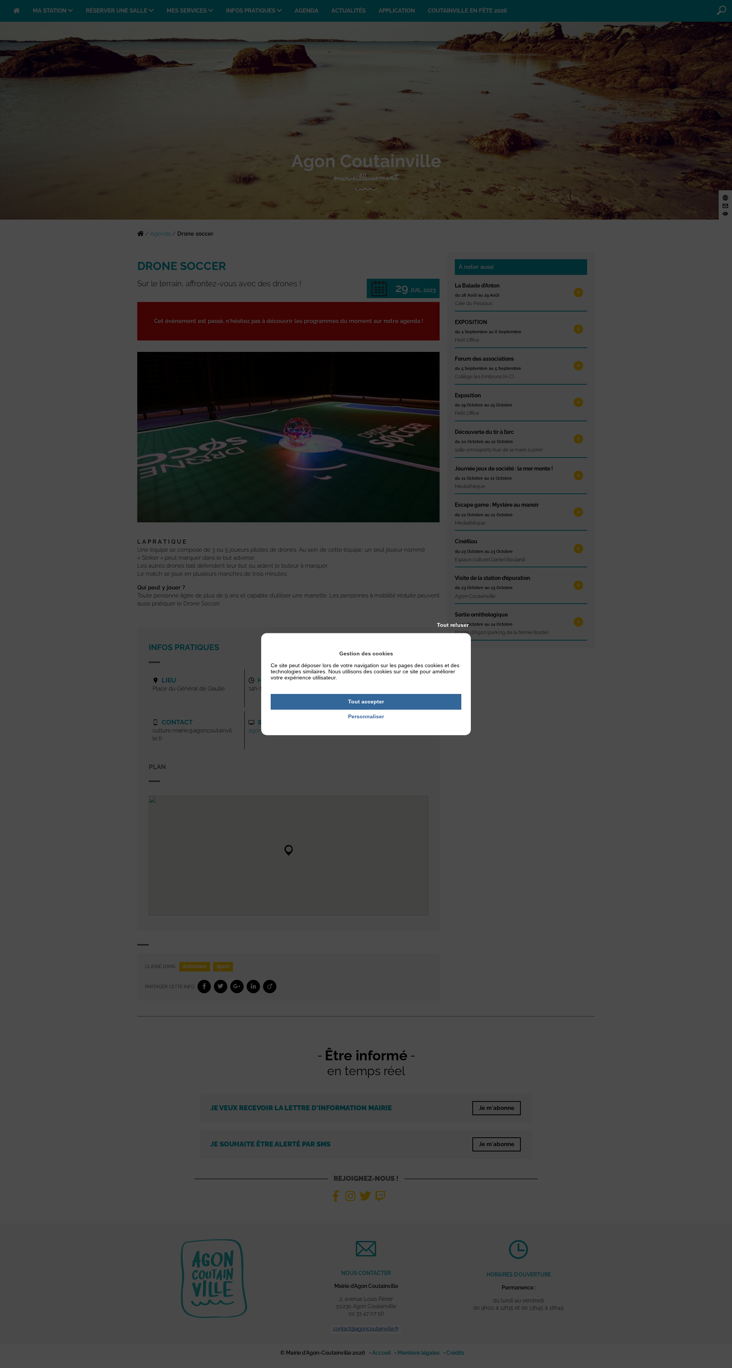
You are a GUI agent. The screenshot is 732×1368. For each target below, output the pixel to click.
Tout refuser (453, 625)
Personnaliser (366, 716)
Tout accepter (366, 701)
